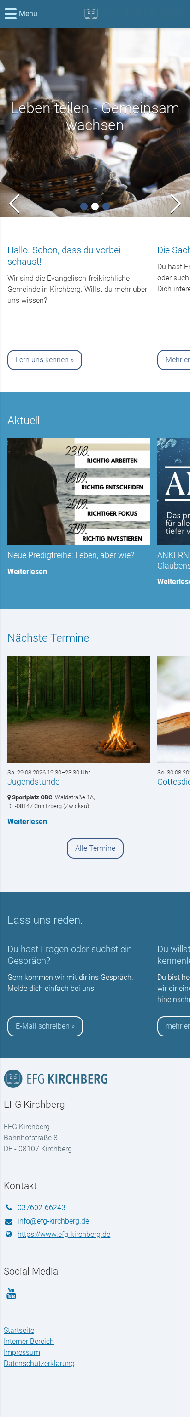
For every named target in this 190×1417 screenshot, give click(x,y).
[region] (95, 304)
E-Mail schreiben (43, 1026)
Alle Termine (95, 848)
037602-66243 (41, 1207)
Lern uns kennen (42, 359)
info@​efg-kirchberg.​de (53, 1221)
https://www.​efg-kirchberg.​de (64, 1234)
